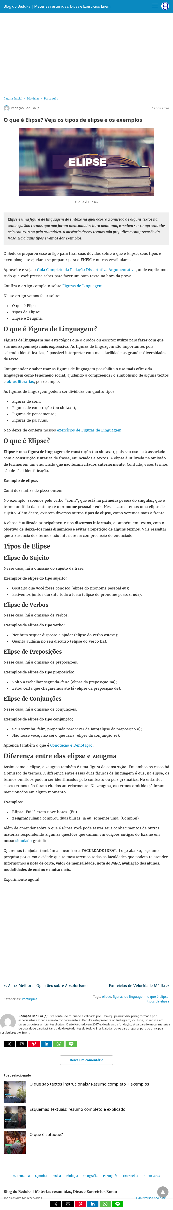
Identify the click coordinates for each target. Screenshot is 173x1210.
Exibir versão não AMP (151, 1198)
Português (51, 98)
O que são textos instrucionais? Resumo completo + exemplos (89, 1084)
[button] (9, 1044)
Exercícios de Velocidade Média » (139, 985)
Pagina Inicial (13, 98)
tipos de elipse (158, 1001)
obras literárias (20, 381)
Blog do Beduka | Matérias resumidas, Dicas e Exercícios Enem (57, 6)
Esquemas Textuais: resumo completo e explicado (77, 1109)
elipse (106, 996)
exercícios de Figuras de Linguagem (89, 430)
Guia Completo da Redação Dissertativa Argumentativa (86, 269)
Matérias (33, 98)
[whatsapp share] (59, 1045)
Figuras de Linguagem (82, 286)
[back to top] (162, 1192)
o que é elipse (157, 996)
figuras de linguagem (129, 996)
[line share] (71, 1045)
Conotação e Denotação (71, 745)
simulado (23, 840)
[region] (86, 53)
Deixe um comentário (86, 1060)
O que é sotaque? (46, 1134)
